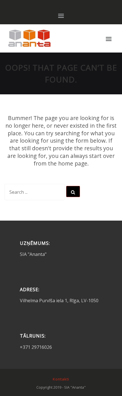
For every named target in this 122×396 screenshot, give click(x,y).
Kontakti (61, 379)
